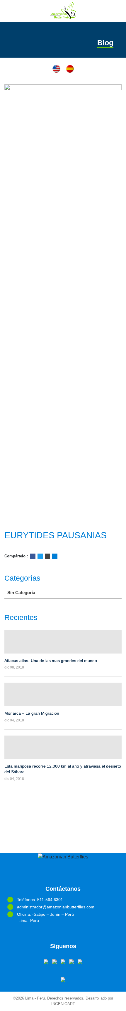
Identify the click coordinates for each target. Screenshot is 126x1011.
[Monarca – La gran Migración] (63, 694)
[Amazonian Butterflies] (63, 11)
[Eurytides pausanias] (63, 304)
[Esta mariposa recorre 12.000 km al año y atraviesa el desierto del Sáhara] (63, 747)
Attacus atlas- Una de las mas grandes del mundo (50, 660)
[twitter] (54, 961)
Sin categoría (21, 592)
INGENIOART (63, 1004)
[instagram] (80, 961)
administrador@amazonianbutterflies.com (55, 907)
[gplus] (71, 961)
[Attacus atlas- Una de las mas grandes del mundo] (63, 642)
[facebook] (46, 961)
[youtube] (63, 961)
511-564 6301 (50, 899)
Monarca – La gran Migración (31, 713)
